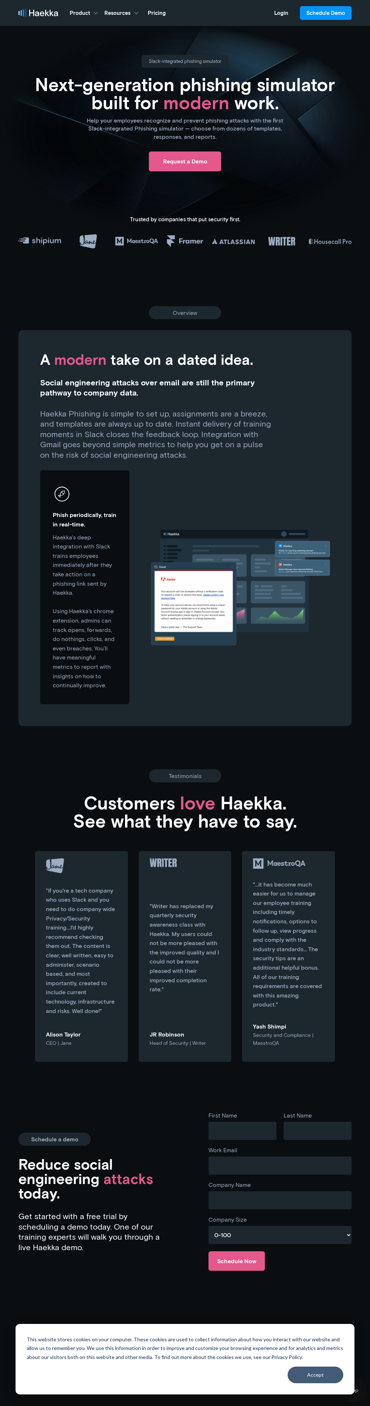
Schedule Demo (325, 13)
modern (80, 359)
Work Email (222, 1150)
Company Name (229, 1185)
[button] (84, 13)
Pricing (157, 13)
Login (281, 13)
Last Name (298, 1115)
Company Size (227, 1219)
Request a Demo (185, 161)
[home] (38, 13)
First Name (222, 1115)
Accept (315, 1375)
